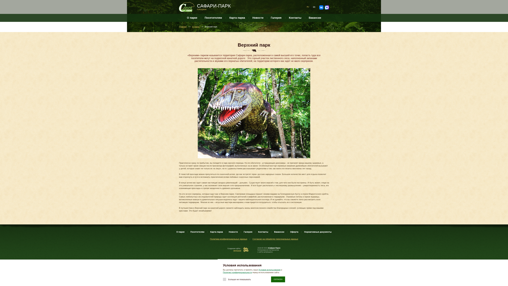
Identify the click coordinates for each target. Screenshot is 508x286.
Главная (183, 27)
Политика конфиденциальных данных (228, 239)
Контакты (295, 18)
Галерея (276, 18)
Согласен (278, 279)
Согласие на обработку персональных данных (275, 239)
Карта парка (237, 18)
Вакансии (315, 18)
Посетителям (213, 18)
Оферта (294, 231)
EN (314, 7)
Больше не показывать (239, 279)
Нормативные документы (318, 231)
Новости (257, 18)
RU (308, 7)
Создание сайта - (234, 249)
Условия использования (269, 270)
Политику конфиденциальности (237, 272)
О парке (192, 18)
